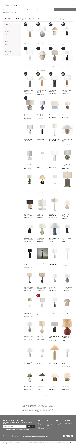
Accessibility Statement (58, 426)
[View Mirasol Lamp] (29, 302)
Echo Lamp (26, 262)
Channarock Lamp (40, 138)
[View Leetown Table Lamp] (67, 302)
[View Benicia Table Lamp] (29, 352)
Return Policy (58, 424)
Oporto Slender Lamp (41, 361)
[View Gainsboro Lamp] (42, 204)
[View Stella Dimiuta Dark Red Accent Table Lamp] (67, 326)
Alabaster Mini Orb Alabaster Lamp (28, 165)
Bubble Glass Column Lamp (54, 138)
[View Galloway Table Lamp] (29, 326)
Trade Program (41, 425)
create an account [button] (66, 5)
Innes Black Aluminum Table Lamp (66, 65)
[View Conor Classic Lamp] (42, 228)
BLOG (73, 9)
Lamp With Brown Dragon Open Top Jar (67, 165)
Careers (39, 424)
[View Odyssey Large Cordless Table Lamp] (54, 179)
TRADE (61, 9)
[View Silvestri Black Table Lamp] (42, 277)
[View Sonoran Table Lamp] (54, 352)
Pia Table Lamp (52, 114)
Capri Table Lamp (27, 40)
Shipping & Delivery (49, 422)
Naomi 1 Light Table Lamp (67, 238)
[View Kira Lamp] (67, 104)
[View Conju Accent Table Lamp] (54, 228)
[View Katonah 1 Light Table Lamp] (67, 204)
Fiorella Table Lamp (40, 386)
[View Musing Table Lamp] (67, 179)
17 (70, 18)
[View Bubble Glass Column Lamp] (54, 129)
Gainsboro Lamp (40, 214)
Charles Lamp (64, 361)
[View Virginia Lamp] (54, 277)
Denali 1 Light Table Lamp (67, 287)
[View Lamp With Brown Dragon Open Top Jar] (67, 154)
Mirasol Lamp (26, 311)
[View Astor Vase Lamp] (42, 326)
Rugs (37, 9)
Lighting (26, 9)
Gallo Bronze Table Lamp (29, 287)
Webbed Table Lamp (28, 238)
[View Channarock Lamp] (42, 129)
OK (70, 442)
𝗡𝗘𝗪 (46, 9)
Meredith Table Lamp (28, 90)
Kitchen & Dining (8, 9)
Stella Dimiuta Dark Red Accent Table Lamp (66, 337)
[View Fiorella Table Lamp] (42, 376)
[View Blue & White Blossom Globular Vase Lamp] (42, 104)
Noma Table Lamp (27, 188)
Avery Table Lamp (52, 164)
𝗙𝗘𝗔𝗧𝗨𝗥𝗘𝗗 (41, 9)
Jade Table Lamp (52, 90)
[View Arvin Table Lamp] (54, 376)
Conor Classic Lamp (40, 238)
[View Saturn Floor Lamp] (42, 253)
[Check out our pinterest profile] (67, 436)
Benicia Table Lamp (28, 361)
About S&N (40, 421)
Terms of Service (59, 421)
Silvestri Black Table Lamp (42, 287)
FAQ (47, 426)
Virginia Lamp (52, 287)
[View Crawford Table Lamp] (42, 154)
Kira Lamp (64, 114)
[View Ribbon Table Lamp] (29, 129)
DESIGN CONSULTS (67, 9)
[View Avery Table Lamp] (54, 154)
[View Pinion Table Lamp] (29, 204)
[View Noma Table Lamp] (29, 179)
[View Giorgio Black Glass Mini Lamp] (42, 179)
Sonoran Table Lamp (53, 361)
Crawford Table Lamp (41, 164)
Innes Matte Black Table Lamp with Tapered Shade (67, 41)
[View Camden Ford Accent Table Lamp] (67, 129)
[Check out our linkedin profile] (72, 436)
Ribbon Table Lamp (28, 138)
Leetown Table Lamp (66, 311)
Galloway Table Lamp (28, 336)
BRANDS (57, 9)
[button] (12, 24)
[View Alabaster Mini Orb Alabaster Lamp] (29, 154)
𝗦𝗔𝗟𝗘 (49, 9)
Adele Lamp (51, 214)
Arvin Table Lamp (52, 386)
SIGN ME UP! (31, 426)
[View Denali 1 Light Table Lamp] (67, 277)
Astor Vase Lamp (40, 336)
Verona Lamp (51, 262)
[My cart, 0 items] (73, 5)
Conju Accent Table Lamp (54, 238)
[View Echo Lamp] (29, 253)
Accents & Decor (32, 9)
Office (23, 9)
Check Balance (68, 421)
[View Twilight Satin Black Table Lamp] (54, 326)
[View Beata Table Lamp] (67, 376)
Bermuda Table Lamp (28, 64)
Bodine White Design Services (41, 428)
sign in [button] (60, 5)
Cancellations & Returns (50, 424)
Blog (38, 422)
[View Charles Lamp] (67, 352)
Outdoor (18, 9)
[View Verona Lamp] (54, 253)
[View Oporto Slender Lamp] (42, 352)
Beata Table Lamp (65, 386)
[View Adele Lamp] (54, 204)
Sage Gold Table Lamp (66, 90)
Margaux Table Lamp (41, 40)
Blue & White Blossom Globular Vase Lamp (41, 115)
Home (4, 12)
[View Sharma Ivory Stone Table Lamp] (67, 253)
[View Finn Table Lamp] (54, 302)
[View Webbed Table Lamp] (29, 228)
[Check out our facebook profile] (69, 436)
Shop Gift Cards (68, 422)
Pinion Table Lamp (27, 214)
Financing (49, 427)
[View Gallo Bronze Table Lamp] (29, 277)
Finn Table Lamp (52, 311)
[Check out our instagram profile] (64, 436)
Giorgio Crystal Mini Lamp (29, 386)
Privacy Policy (58, 422)
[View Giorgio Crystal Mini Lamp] (29, 376)
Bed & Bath (14, 9)
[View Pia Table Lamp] (54, 104)
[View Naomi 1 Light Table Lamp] (67, 228)
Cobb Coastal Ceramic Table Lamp (53, 41)
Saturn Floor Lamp (40, 262)
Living (3, 9)
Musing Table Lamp (65, 188)
